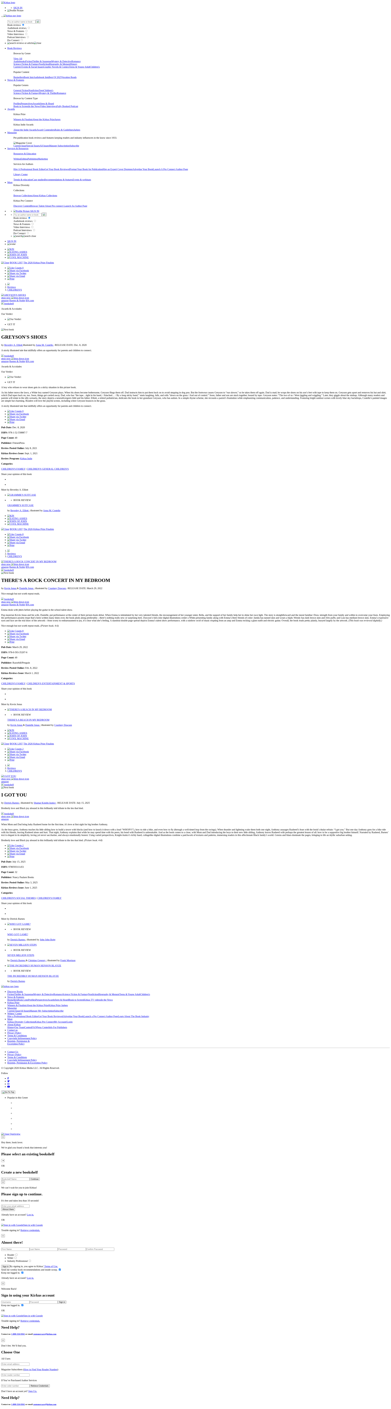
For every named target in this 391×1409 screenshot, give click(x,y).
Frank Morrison (67, 960)
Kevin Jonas (10, 588)
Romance (76, 61)
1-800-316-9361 (18, 1334)
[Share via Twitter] (16, 273)
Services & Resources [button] (17, 148)
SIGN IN (17, 7)
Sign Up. (32, 1391)
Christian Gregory (37, 960)
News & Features (16, 31)
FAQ (34, 1027)
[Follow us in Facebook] (8, 1078)
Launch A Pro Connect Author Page (170, 169)
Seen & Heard (47, 103)
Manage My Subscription (42, 1011)
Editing (24, 159)
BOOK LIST (16, 262)
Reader (11, 1255)
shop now (6, 297)
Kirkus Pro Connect (44, 1022)
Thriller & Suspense (41, 61)
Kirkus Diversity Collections (21, 1022)
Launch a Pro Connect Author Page (101, 1016)
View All (17, 58)
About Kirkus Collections (44, 195)
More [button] (10, 182)
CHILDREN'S (14, 290)
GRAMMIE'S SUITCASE (20, 505)
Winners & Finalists (22, 119)
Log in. (30, 1214)
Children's (95, 67)
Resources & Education (24, 153)
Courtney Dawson (57, 588)
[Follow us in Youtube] (8, 1086)
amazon (5, 300)
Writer (10, 1258)
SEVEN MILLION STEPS (20, 955)
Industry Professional (17, 1261)
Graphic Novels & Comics (56, 67)
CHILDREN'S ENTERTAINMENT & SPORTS (51, 683)
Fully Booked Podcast (67, 106)
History (73, 64)
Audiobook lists (41, 77)
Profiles (17, 103)
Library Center (20, 174)
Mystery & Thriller (48, 93)
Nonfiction (44, 64)
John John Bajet (47, 939)
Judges (77, 130)
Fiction (28, 61)
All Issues (44, 145)
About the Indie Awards (25, 130)
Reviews (11, 287)
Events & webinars (82, 179)
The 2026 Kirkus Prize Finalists (38, 262)
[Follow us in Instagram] (8, 1084)
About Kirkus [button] (14, 1024)
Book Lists (23, 1000)
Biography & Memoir (59, 64)
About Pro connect (54, 206)
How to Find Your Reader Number (40, 1369)
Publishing (33, 159)
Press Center (43, 1027)
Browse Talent (37, 206)
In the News (34, 106)
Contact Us (12, 1051)
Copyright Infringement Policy (22, 1038)
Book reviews (14, 25)
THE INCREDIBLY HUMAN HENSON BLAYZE (33, 976)
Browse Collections (22, 195)
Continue (34, 1179)
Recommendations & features (58, 179)
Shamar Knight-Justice (45, 803)
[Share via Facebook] (18, 270)
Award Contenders (46, 130)
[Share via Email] (16, 276)
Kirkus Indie (26, 458)
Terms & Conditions (17, 1035)
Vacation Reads (69, 77)
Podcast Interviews (16, 37)
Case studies (38, 179)
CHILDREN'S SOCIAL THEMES (18, 898)
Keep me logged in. (11, 1272)
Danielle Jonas (26, 588)
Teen (41, 90)
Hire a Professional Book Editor (22, 1016)
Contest (28, 1027)
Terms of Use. (51, 1266)
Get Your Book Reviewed (57, 169)
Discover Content (21, 206)
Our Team (19, 1027)
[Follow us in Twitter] (8, 1081)
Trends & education (22, 179)
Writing (17, 159)
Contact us (12, 1030)
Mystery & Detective (61, 61)
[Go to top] (8, 1092)
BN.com (30, 300)
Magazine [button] (12, 132)
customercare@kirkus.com (44, 1334)
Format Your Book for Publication (86, 169)
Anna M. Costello (45, 345)
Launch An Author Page (75, 206)
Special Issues (33, 145)
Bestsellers (18, 77)
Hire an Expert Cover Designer (118, 169)
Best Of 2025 (55, 77)
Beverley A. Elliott (13, 345)
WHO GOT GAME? (17, 934)
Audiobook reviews (17, 28)
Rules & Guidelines (64, 130)
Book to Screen (20, 106)
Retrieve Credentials (40, 1386)
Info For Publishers (58, 1027)
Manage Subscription (59, 145)
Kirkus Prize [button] (13, 1002)
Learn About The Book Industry (133, 1016)
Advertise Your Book (143, 169)
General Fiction (20, 90)
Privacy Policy (14, 1033)
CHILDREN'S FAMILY (13, 469)
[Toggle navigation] (2, 16)
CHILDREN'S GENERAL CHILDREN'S (48, 469)
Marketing (43, 159)
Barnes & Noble (17, 300)
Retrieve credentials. (30, 1230)
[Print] (10, 279)
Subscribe (74, 145)
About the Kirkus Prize (43, 119)
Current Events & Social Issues (28, 67)
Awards (36, 103)
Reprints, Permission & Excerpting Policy (18, 1042)
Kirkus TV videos (92, 1000)
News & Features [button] (15, 80)
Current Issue (19, 145)
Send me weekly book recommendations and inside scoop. (29, 1269)
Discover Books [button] (15, 991)
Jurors (57, 119)
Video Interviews (15, 34)
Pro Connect (13, 40)
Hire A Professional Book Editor (29, 169)
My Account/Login (63, 1022)
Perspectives (27, 103)
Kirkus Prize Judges (58, 1005)
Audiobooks (19, 61)
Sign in (5, 1266)
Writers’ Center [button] (14, 1013)
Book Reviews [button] (14, 48)
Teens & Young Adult (79, 67)
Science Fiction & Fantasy (26, 64)
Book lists (28, 77)
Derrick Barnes (12, 803)
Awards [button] (11, 109)
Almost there (8, 1209)
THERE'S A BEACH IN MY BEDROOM (28, 720)
